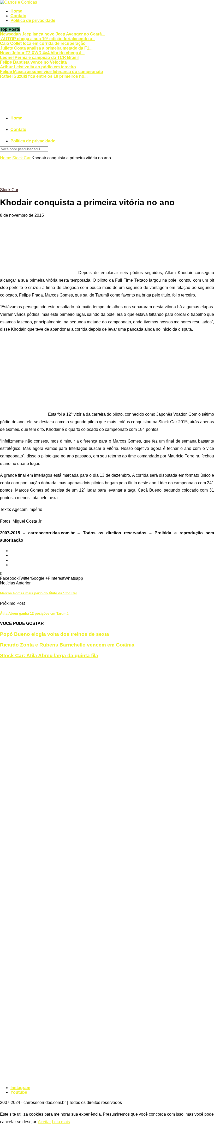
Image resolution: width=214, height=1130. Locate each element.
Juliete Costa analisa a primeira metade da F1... (46, 48)
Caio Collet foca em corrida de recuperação (43, 43)
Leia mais (61, 1122)
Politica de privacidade (32, 20)
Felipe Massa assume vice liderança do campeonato (51, 71)
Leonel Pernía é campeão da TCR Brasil (39, 57)
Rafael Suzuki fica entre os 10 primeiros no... (43, 76)
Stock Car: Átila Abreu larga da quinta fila (49, 655)
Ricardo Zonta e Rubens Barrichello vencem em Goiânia (67, 645)
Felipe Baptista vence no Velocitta (33, 62)
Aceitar (44, 1122)
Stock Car (21, 158)
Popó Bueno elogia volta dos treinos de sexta (54, 634)
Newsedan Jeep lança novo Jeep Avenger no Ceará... (52, 34)
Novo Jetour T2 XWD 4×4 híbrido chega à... (42, 53)
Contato (18, 16)
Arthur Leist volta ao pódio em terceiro (38, 67)
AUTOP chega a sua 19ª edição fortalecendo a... (47, 39)
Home (16, 11)
